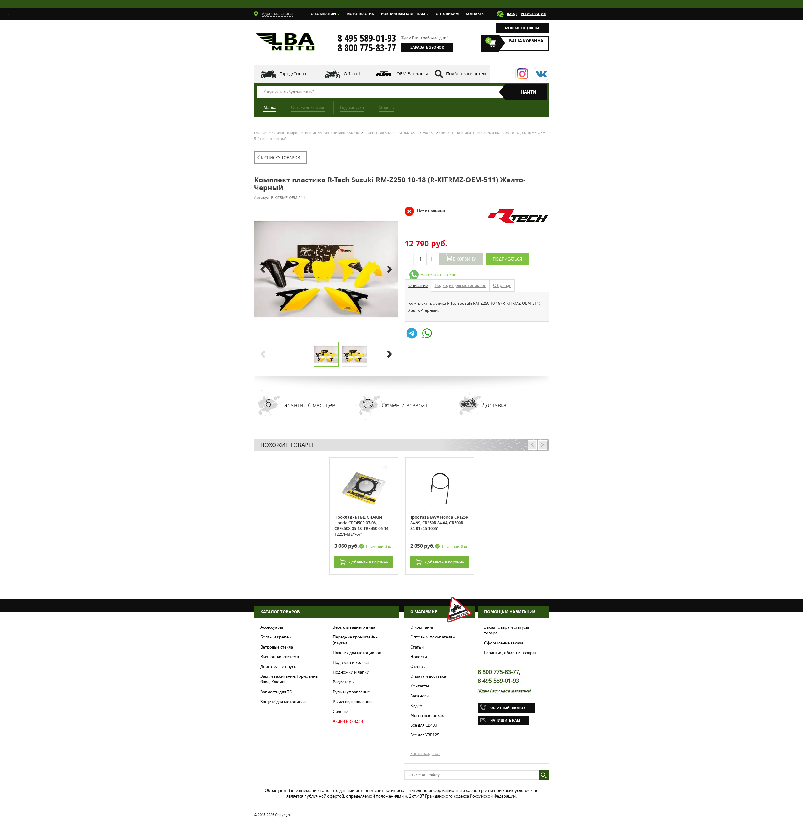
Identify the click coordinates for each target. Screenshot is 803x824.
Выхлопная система (279, 657)
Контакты (475, 13)
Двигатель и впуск (278, 666)
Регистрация (533, 13)
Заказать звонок (427, 47)
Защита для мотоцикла (283, 701)
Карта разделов (425, 753)
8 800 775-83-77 (367, 47)
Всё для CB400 (423, 725)
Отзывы (418, 666)
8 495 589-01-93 (367, 38)
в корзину (368, 562)
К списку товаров (280, 157)
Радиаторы (343, 682)
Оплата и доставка (428, 676)
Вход (512, 13)
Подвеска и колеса (351, 662)
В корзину (464, 259)
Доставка (494, 405)
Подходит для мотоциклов (460, 285)
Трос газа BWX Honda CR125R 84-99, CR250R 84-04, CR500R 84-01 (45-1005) (439, 522)
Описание (418, 285)
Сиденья (341, 711)
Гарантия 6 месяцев (308, 405)
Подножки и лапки (351, 672)
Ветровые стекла (276, 647)
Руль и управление (351, 692)
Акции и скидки (348, 721)
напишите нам (505, 720)
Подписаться (507, 259)
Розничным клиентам (403, 13)
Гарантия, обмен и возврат (510, 652)
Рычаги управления (352, 701)
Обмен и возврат (405, 405)
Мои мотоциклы (522, 27)
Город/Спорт (292, 74)
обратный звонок (507, 707)
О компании (323, 13)
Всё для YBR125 (424, 735)
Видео (416, 705)
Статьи (417, 647)
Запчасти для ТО (276, 692)
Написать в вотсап (438, 274)
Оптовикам (447, 13)
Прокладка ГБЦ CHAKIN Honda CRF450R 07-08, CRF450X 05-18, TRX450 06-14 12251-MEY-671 (361, 525)
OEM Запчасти (412, 74)
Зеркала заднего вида (354, 627)
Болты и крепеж (276, 637)
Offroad (352, 74)
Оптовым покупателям (432, 637)
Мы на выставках (427, 715)
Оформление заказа (503, 643)
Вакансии (419, 696)
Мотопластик (360, 13)
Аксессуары (271, 627)
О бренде (502, 285)
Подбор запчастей (466, 74)
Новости (418, 657)
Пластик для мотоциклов (357, 652)
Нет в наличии (425, 211)
